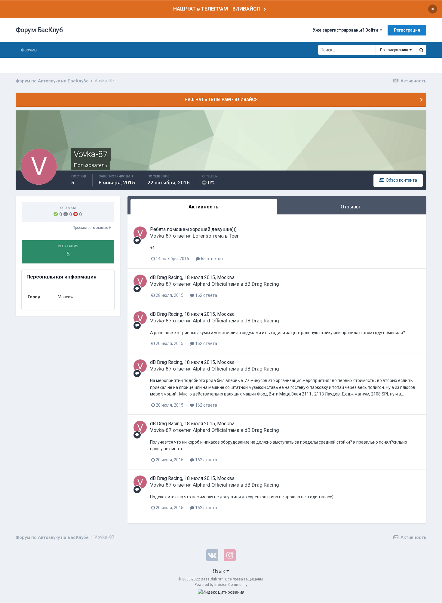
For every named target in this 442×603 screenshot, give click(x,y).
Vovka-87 (161, 236)
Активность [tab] (204, 207)
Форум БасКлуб (39, 30)
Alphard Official (210, 284)
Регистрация (407, 30)
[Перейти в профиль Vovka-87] (140, 233)
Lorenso (202, 236)
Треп (234, 236)
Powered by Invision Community (221, 585)
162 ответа (205, 295)
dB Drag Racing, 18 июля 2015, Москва (192, 277)
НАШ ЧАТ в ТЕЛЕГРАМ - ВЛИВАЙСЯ (216, 9)
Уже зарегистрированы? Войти (346, 30)
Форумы (29, 50)
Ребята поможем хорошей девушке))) (193, 229)
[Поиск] (421, 50)
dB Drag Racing (261, 284)
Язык (219, 571)
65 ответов (211, 258)
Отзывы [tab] (350, 207)
